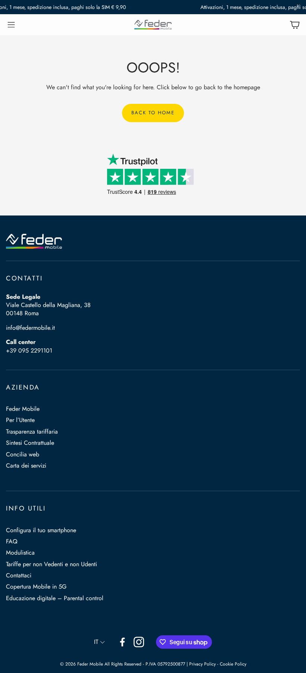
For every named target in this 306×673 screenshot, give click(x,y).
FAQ (12, 541)
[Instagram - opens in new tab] (139, 642)
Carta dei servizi (26, 465)
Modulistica (20, 552)
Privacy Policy (202, 664)
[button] (11, 24)
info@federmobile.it (30, 327)
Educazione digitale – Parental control (54, 598)
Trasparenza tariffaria (32, 431)
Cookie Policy (233, 664)
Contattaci (18, 575)
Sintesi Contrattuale (30, 442)
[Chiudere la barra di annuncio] (298, 5)
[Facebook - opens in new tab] (122, 642)
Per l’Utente (20, 420)
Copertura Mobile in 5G (36, 586)
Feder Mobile (23, 408)
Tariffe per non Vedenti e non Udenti (51, 564)
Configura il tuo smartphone (41, 530)
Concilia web (22, 454)
